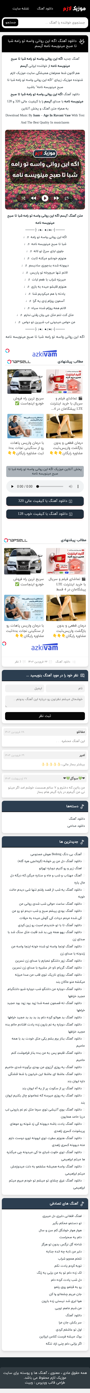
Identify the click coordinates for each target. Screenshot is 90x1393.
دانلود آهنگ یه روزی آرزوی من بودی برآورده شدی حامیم (43, 1067)
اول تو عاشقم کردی (69, 1330)
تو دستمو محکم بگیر (67, 1223)
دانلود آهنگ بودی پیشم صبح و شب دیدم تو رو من (47, 911)
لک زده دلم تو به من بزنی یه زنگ (59, 1273)
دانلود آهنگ (45, 8)
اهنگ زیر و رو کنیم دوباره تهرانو (60, 868)
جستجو (11, 22)
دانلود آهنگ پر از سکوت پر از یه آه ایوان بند (52, 1088)
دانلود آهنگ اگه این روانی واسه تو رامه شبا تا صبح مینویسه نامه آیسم (42, 43)
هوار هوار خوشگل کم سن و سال (60, 1230)
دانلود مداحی (76, 826)
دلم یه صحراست (70, 1237)
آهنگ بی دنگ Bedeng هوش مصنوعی (56, 854)
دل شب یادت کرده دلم (66, 1280)
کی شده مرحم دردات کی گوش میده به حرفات (50, 918)
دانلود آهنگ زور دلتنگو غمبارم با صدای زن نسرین (48, 961)
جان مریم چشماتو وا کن (65, 1294)
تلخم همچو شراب (70, 1259)
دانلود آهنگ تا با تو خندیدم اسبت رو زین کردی (50, 925)
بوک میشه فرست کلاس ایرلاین (60, 1336)
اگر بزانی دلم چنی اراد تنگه (64, 1344)
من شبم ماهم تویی (68, 1308)
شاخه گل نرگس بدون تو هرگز (62, 1244)
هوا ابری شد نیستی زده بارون (62, 1301)
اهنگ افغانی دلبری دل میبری (62, 1216)
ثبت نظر (45, 716)
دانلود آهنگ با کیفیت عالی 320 (42, 501)
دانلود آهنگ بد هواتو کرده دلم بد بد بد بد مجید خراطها (45, 1017)
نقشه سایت (20, 8)
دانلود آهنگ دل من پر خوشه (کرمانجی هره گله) (50, 861)
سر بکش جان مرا (70, 1322)
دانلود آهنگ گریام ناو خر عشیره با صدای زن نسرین (47, 968)
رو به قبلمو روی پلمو (68, 1287)
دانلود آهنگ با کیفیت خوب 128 (43, 513)
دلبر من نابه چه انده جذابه (64, 1251)
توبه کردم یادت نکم (68, 1266)
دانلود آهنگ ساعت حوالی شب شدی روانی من (50, 904)
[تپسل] (7, 350)
